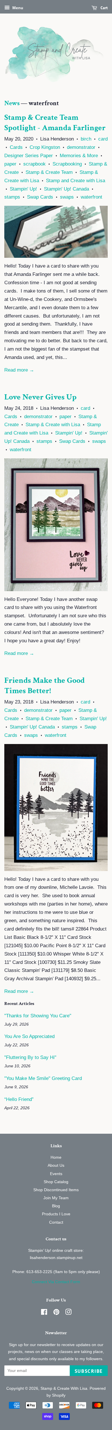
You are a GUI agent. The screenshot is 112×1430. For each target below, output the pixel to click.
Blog (56, 1206)
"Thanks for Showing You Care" (37, 1015)
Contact (56, 1222)
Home (56, 1157)
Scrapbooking (67, 164)
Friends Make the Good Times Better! (44, 685)
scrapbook (34, 164)
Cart (103, 7)
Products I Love (56, 1214)
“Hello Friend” (19, 1099)
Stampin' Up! (23, 189)
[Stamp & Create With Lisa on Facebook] (44, 1313)
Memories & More (79, 155)
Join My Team (56, 1197)
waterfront (91, 197)
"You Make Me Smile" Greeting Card (43, 1078)
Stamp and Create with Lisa (75, 180)
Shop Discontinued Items (56, 1189)
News (12, 103)
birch (86, 139)
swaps (67, 197)
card (103, 139)
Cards (16, 147)
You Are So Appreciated (29, 1036)
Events (56, 1173)
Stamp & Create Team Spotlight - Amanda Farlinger (55, 122)
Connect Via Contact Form (56, 1281)
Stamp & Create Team (49, 172)
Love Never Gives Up (40, 397)
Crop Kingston (45, 147)
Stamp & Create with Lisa (53, 424)
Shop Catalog (56, 1181)
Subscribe (89, 1371)
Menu (17, 7)
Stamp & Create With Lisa (63, 1388)
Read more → (19, 370)
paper (10, 164)
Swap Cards (40, 197)
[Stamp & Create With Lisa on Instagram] (68, 1313)
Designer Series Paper (28, 155)
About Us (56, 1165)
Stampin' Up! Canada (66, 189)
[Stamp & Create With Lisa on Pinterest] (56, 1313)
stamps (12, 197)
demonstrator (81, 147)
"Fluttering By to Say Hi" (30, 1057)
